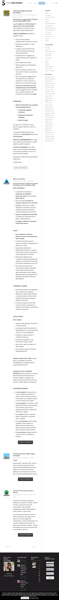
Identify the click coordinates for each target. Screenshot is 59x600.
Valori (47, 41)
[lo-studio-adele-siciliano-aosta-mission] (6, 181)
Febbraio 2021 (49, 132)
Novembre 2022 (50, 94)
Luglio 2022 (48, 96)
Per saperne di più (34, 598)
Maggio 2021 (49, 126)
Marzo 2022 (48, 104)
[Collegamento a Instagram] (55, 3)
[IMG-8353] (6, 13)
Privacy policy (49, 36)
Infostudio (25, 457)
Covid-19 (25, 15)
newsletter (48, 34)
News (46, 62)
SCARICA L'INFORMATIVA (21, 167)
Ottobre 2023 (49, 85)
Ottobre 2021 (49, 115)
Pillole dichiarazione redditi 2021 (49, 66)
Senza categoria (50, 70)
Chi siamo (48, 15)
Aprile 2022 (48, 102)
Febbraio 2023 (49, 87)
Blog (46, 13)
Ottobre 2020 (49, 141)
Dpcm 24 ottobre (19, 179)
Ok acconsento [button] (25, 598)
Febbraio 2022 (49, 107)
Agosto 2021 (49, 119)
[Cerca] (47, 3)
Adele (21, 17)
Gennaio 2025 (49, 77)
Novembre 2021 (50, 113)
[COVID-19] (6, 493)
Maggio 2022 (49, 100)
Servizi (47, 38)
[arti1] (6, 456)
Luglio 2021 (48, 121)
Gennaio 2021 (49, 134)
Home (47, 21)
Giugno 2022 (49, 98)
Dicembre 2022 (49, 92)
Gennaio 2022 (49, 109)
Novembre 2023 (50, 83)
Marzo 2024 (48, 81)
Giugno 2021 (49, 124)
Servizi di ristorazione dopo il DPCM (23, 491)
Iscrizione (48, 32)
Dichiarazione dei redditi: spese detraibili (24, 455)
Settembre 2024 (50, 79)
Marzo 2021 (48, 130)
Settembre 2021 (50, 117)
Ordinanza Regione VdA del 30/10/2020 (22, 12)
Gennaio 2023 (49, 89)
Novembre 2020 (50, 139)
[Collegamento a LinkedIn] (57, 3)
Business (47, 47)
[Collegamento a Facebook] (52, 3)
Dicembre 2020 (49, 136)
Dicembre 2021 (49, 111)
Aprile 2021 (48, 128)
